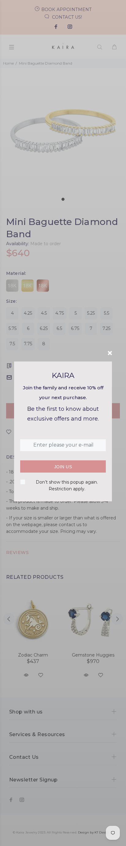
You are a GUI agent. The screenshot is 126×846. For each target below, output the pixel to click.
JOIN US (63, 466)
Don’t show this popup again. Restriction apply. (67, 485)
